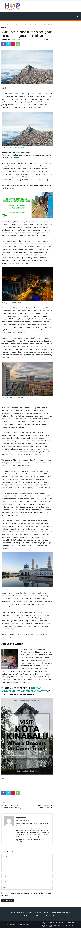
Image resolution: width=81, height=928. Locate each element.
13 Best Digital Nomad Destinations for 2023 (45, 807)
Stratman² (10, 303)
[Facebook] (3, 44)
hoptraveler (7, 39)
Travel (9, 24)
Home (3, 24)
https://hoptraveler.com (22, 820)
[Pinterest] (13, 44)
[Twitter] (8, 44)
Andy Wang (10, 588)
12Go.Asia (11, 466)
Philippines (19, 599)
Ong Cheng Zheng (12, 147)
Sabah (10, 166)
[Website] (21, 841)
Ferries (31, 463)
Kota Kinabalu (14, 158)
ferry (22, 424)
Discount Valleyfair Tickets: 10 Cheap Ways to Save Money (11, 807)
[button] (77, 16)
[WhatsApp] (18, 44)
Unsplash (21, 147)
